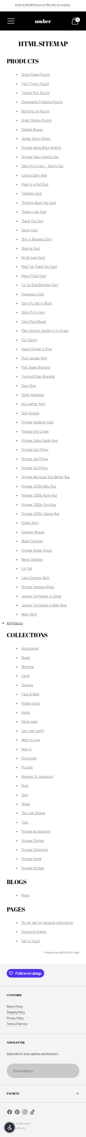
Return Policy (15, 1006)
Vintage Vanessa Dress (38, 586)
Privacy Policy (15, 1018)
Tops (25, 822)
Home (26, 712)
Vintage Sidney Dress (37, 550)
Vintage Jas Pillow (35, 458)
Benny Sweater (32, 559)
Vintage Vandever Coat (38, 422)
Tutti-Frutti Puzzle (35, 83)
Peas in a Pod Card (35, 184)
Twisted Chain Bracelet (38, 376)
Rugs (25, 785)
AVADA (63, 952)
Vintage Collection (35, 849)
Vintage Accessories (36, 831)
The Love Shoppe (33, 813)
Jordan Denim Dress (36, 138)
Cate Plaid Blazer (34, 321)
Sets (25, 794)
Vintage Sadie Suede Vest (40, 440)
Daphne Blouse (32, 129)
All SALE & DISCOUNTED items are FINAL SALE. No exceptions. (43, 4)
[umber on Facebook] (9, 1112)
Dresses (27, 685)
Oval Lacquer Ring (34, 358)
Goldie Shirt (30, 522)
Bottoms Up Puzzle (35, 111)
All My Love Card (33, 257)
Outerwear (29, 758)
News (26, 895)
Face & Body (30, 694)
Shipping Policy (16, 1012)
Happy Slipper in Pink (37, 349)
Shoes (26, 803)
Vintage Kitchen (33, 868)
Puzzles (27, 767)
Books (26, 657)
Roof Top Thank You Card (39, 266)
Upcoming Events (34, 931)
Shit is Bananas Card (36, 239)
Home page (29, 721)
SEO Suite (73, 952)
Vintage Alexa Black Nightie (41, 147)
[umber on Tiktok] (32, 1112)
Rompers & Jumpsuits (37, 776)
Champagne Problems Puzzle (42, 101)
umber (27, 1123)
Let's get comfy (33, 730)
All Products (15, 623)
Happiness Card (33, 294)
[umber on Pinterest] (17, 1112)
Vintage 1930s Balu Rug (39, 486)
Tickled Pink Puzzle (35, 92)
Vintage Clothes (33, 840)
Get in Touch (31, 940)
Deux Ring (29, 385)
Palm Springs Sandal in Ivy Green (45, 330)
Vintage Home (31, 858)
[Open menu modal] (11, 21)
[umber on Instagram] (25, 1112)
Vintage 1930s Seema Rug (40, 513)
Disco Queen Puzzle (36, 74)
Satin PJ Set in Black (37, 303)
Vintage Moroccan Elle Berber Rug (46, 476)
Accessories (30, 648)
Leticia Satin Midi (34, 175)
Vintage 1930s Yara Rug (39, 504)
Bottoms (28, 666)
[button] (9, 1127)
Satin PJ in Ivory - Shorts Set (43, 165)
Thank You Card (32, 221)
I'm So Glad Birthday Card (40, 284)
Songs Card (30, 230)
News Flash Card (34, 275)
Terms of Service (17, 1024)
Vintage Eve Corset (35, 431)
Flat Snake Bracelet (36, 367)
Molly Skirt (29, 614)
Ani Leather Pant (33, 403)
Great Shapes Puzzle (36, 120)
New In (27, 749)
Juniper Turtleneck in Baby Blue (44, 605)
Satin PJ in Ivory (33, 312)
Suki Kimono (30, 413)
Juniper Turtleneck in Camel (42, 596)
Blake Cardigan (32, 541)
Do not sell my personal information (47, 922)
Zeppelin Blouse (33, 532)
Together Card (32, 193)
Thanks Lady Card (34, 211)
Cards (26, 675)
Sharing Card (31, 248)
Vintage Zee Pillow (35, 449)
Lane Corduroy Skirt (36, 577)
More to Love (31, 739)
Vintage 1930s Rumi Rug (39, 495)
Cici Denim (29, 339)
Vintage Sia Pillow (35, 467)
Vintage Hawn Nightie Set (40, 156)
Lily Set (27, 568)
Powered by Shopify (16, 1128)
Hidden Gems (31, 703)
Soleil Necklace (33, 394)
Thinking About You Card (39, 202)
